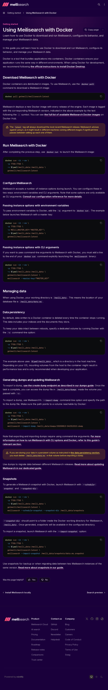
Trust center (37, 660)
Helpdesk (55, 639)
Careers (69, 634)
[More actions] (104, 4)
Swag (67, 654)
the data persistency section (85, 452)
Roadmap (35, 644)
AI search (35, 629)
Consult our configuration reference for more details (52, 196)
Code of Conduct (73, 639)
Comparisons (37, 654)
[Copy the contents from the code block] (101, 96)
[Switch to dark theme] (102, 677)
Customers (70, 629)
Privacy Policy (71, 644)
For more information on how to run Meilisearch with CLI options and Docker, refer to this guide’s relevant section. (52, 440)
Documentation (38, 639)
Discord (54, 629)
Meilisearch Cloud (39, 624)
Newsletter (56, 634)
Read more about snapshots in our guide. (41, 567)
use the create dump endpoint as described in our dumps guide (58, 385)
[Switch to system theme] (91, 677)
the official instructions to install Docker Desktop (58, 66)
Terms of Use (71, 649)
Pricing (34, 634)
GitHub (54, 624)
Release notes (38, 649)
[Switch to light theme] (96, 677)
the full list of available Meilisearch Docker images (72, 114)
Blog (67, 624)
